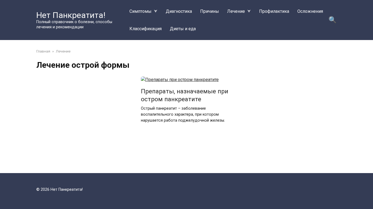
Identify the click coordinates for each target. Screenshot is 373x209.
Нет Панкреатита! (70, 15)
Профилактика (274, 11)
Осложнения (310, 11)
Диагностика (179, 11)
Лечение (236, 11)
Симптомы (140, 11)
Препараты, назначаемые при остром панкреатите (184, 95)
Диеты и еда (183, 28)
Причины (209, 11)
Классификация (145, 28)
